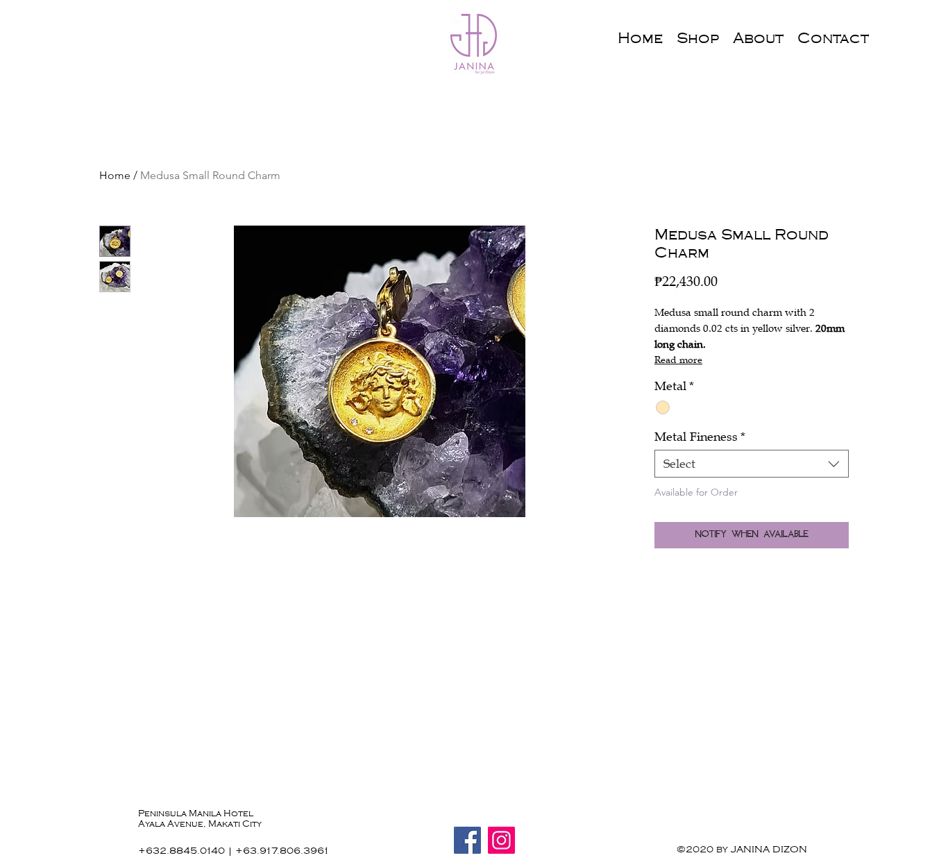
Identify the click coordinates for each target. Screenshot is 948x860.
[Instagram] (501, 840)
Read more (678, 359)
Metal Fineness (699, 436)
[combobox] (751, 464)
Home (114, 175)
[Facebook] (467, 840)
